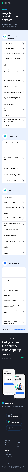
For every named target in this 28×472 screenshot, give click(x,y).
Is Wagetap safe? (8, 115)
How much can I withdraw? (10, 152)
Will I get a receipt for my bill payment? (10, 246)
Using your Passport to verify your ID (12, 92)
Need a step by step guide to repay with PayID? (12, 311)
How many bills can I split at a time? (12, 241)
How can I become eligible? (10, 180)
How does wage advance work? (11, 142)
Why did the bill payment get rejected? (10, 252)
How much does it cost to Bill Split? (12, 207)
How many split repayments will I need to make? (11, 230)
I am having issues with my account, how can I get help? (12, 120)
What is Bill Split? (8, 197)
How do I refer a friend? (9, 48)
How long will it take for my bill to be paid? (12, 224)
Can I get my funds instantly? (10, 163)
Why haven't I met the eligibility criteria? (11, 169)
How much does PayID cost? (10, 300)
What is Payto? (7, 316)
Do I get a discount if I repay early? (12, 290)
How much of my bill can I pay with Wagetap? (12, 212)
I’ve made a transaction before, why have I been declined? (12, 103)
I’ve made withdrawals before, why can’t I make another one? (12, 175)
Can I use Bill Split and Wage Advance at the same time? (10, 236)
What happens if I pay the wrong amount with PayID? (11, 305)
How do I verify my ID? (9, 75)
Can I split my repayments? (10, 285)
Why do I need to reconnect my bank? (11, 109)
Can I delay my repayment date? (11, 280)
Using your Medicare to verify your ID (12, 87)
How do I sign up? (8, 43)
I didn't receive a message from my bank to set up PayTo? (12, 322)
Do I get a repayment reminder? (11, 269)
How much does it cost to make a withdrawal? (11, 158)
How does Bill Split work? (9, 202)
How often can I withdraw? (10, 147)
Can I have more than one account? (12, 53)
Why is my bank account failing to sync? (11, 64)
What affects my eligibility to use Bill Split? (12, 218)
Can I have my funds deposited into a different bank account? (12, 98)
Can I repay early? (8, 275)
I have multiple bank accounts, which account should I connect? (11, 70)
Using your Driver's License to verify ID (12, 81)
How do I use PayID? (8, 295)
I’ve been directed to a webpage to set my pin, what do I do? (12, 59)
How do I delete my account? (10, 125)
